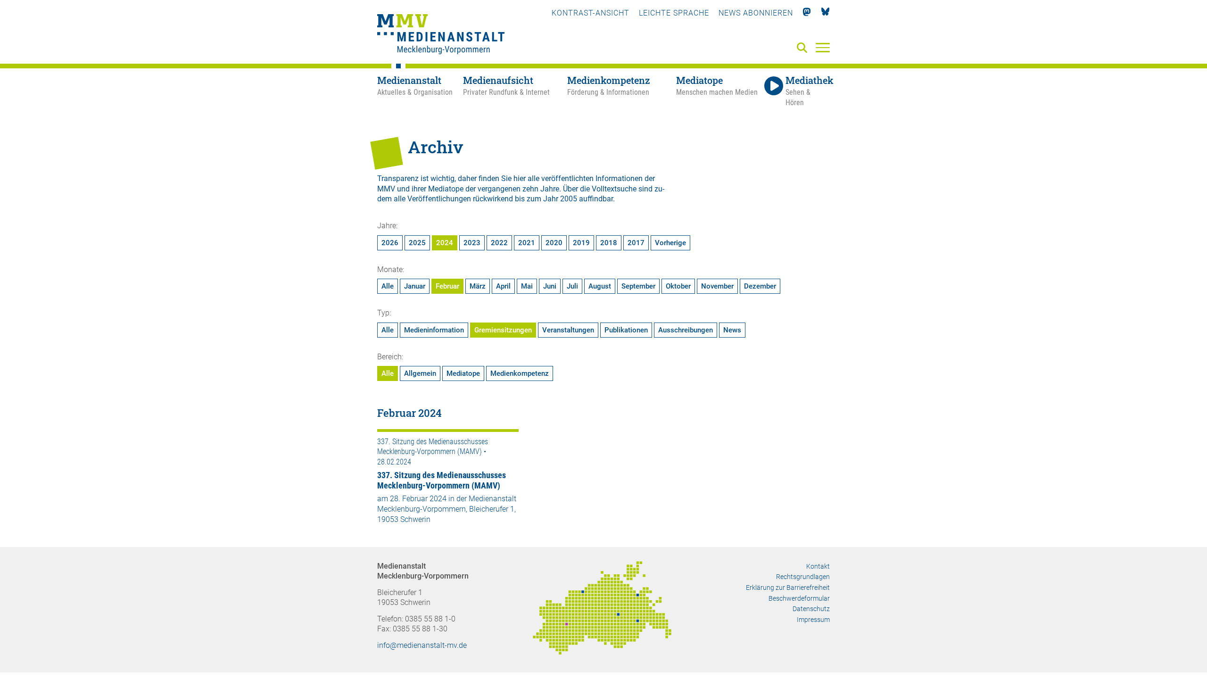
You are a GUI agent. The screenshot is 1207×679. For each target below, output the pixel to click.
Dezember (760, 286)
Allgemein (420, 373)
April (503, 286)
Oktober (678, 286)
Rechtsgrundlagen (803, 576)
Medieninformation (434, 330)
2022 (499, 243)
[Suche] (804, 48)
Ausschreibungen (685, 330)
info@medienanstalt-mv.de (422, 645)
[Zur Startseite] (440, 35)
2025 (417, 243)
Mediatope (463, 373)
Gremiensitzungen (503, 330)
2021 (526, 243)
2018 (608, 243)
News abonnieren (756, 12)
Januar (414, 286)
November (717, 286)
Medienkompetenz (519, 373)
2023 (471, 243)
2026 (389, 243)
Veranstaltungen (568, 330)
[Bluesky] (825, 12)
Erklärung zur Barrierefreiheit (788, 587)
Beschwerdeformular (799, 598)
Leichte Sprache (674, 12)
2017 (636, 243)
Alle (387, 286)
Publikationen (626, 330)
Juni (549, 286)
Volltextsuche (614, 188)
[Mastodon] (806, 12)
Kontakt (818, 566)
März (478, 286)
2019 (581, 243)
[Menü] (823, 47)
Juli (572, 286)
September (638, 286)
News (732, 330)
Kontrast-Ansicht (590, 12)
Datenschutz (811, 609)
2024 (444, 243)
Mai (527, 286)
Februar (447, 286)
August (599, 286)
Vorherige (670, 243)
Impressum (813, 619)
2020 (554, 243)
